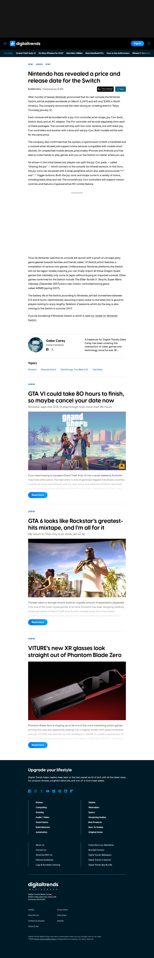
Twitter (41, 791)
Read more (38, 495)
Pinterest (59, 791)
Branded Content (96, 850)
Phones (39, 802)
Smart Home (42, 822)
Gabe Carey (36, 89)
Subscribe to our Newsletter (101, 845)
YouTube (47, 791)
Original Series (95, 832)
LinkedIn (65, 791)
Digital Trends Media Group (45, 939)
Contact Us (41, 850)
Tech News (98, 369)
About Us (40, 845)
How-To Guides (95, 827)
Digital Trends (19, 48)
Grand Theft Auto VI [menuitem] (25, 53)
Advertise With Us (44, 854)
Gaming (40, 812)
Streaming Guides (97, 817)
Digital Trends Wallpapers (99, 854)
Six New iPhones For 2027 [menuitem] (50, 53)
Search (148, 44)
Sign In (137, 43)
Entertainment (43, 827)
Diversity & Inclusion (36, 920)
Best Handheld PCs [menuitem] (95, 53)
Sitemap (60, 920)
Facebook (29, 791)
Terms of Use (33, 926)
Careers (31, 909)
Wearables (93, 807)
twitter (52, 349)
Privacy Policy (62, 909)
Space (91, 812)
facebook (47, 349)
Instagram (35, 791)
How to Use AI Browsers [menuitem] (118, 53)
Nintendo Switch (48, 369)
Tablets (91, 802)
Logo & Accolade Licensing (48, 864)
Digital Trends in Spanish (99, 859)
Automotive (41, 832)
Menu (5, 44)
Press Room (61, 915)
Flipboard (71, 791)
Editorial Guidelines (44, 859)
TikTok (53, 791)
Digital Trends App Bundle (100, 864)
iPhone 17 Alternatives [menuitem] (143, 53)
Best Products (95, 822)
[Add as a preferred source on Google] (105, 89)
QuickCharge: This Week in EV (74, 369)
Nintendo (61, 97)
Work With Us (33, 915)
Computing (41, 807)
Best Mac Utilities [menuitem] (74, 53)
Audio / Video (42, 817)
